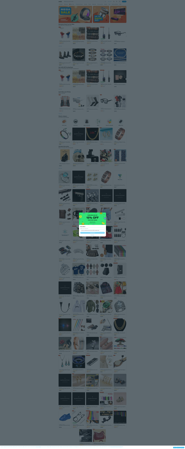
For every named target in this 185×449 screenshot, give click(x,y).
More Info (182, 447)
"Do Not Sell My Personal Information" (116, 446)
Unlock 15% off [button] (92, 232)
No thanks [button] (92, 235)
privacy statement (38, 446)
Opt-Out (178, 447)
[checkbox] (80, 230)
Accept (175, 447)
